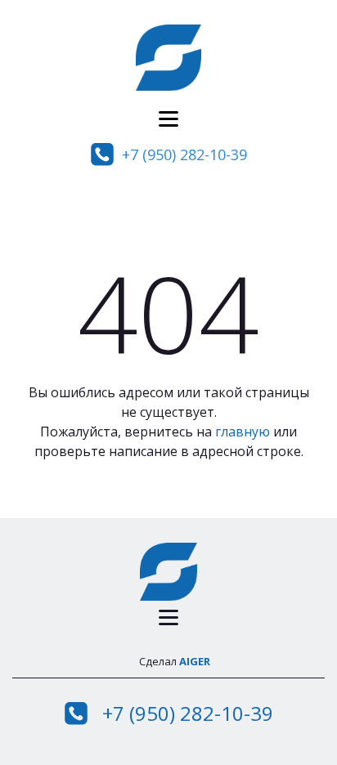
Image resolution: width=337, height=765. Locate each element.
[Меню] (168, 119)
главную (242, 432)
